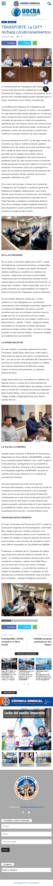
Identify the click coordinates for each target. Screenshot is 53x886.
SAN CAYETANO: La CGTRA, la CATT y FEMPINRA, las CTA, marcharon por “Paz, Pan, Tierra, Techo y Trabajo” (8, 675)
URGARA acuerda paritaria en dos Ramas (43, 641)
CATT (9, 19)
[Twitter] (29, 813)
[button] (49, 4)
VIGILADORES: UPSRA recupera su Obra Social (12, 641)
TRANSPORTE (32, 621)
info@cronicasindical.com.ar (32, 807)
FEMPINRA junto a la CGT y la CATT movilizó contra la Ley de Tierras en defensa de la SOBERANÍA (26, 675)
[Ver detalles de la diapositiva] (26, 12)
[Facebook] (24, 813)
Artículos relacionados (26, 654)
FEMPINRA (22, 621)
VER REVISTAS (9, 692)
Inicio (3, 19)
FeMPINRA (12, 22)
